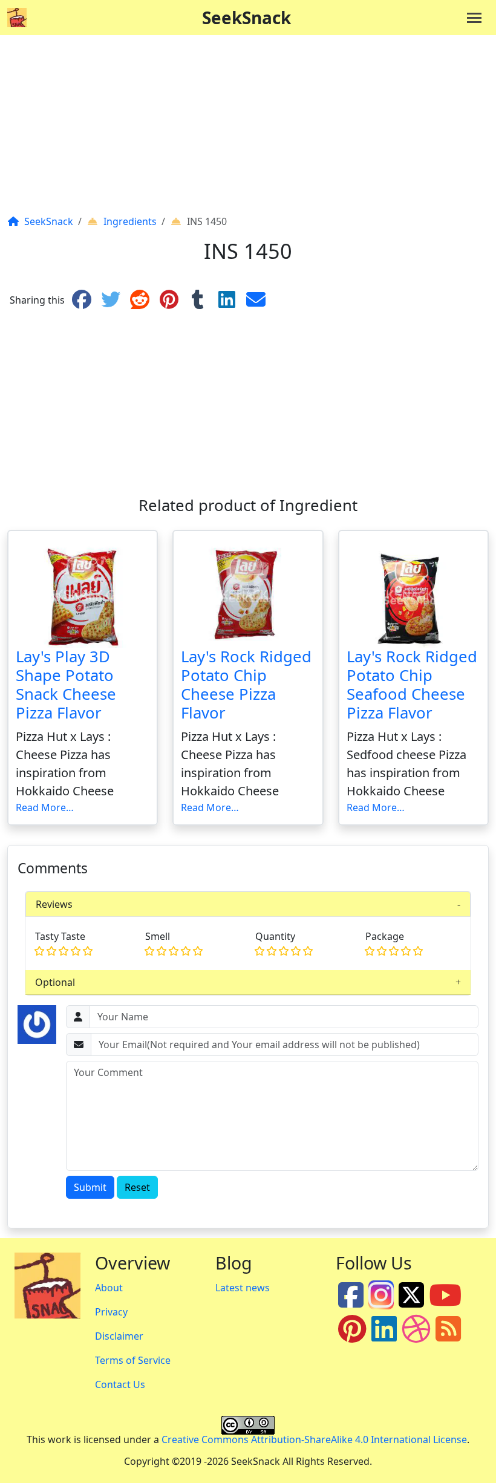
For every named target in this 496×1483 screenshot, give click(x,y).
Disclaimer (119, 1336)
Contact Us (120, 1384)
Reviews (54, 904)
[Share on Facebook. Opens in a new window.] (81, 300)
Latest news (242, 1287)
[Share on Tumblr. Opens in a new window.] (197, 300)
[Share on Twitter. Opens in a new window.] (110, 300)
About (109, 1287)
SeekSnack (246, 17)
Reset (137, 1187)
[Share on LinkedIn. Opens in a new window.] (226, 300)
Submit (90, 1187)
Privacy (111, 1311)
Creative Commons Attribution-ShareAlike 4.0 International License (314, 1439)
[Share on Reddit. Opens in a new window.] (139, 300)
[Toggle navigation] (474, 18)
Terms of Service (133, 1360)
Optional (55, 982)
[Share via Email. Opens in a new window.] (255, 300)
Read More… (45, 807)
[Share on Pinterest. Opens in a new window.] (168, 300)
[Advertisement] (248, 129)
